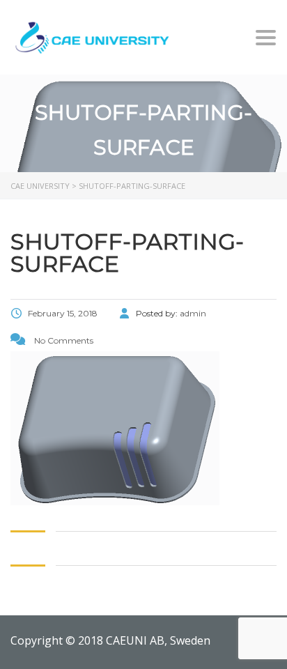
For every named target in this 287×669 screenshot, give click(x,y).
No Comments (62, 340)
